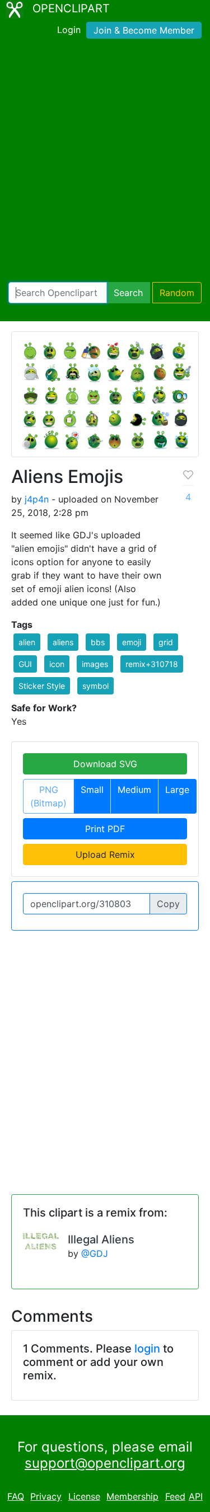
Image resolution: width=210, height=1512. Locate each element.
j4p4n (37, 499)
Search (128, 292)
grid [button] (165, 642)
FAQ (15, 1496)
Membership (132, 1496)
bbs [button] (98, 642)
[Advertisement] (105, 162)
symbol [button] (95, 686)
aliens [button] (63, 642)
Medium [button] (134, 789)
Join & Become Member (144, 30)
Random (177, 292)
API (196, 1496)
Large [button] (177, 789)
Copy (168, 903)
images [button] (95, 664)
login (147, 1348)
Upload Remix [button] (105, 854)
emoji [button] (131, 642)
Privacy (46, 1496)
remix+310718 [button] (151, 664)
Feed (175, 1496)
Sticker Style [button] (41, 686)
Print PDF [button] (105, 828)
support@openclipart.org (105, 1463)
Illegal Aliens (101, 1239)
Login (69, 29)
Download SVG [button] (105, 763)
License (84, 1496)
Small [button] (92, 789)
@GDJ (94, 1253)
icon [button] (56, 664)
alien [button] (26, 642)
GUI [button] (25, 664)
